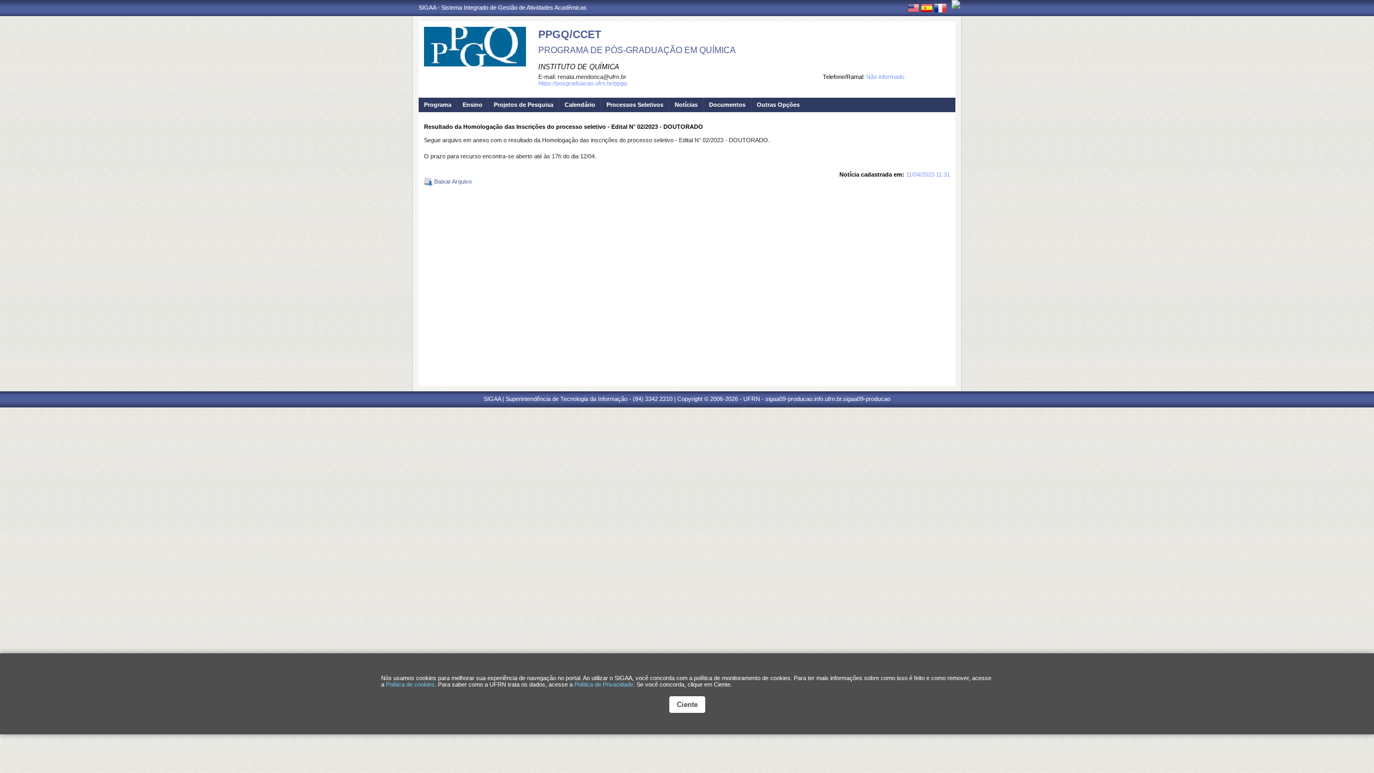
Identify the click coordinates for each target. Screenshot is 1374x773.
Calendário (580, 104)
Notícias (686, 104)
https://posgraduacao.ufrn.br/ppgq (582, 83)
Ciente (687, 705)
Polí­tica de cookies (410, 684)
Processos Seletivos (634, 104)
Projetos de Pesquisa (523, 104)
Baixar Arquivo (452, 181)
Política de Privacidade (603, 684)
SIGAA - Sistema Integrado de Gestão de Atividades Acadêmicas (503, 7)
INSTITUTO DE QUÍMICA (578, 67)
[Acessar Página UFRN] (956, 4)
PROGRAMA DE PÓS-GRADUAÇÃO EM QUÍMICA (637, 50)
